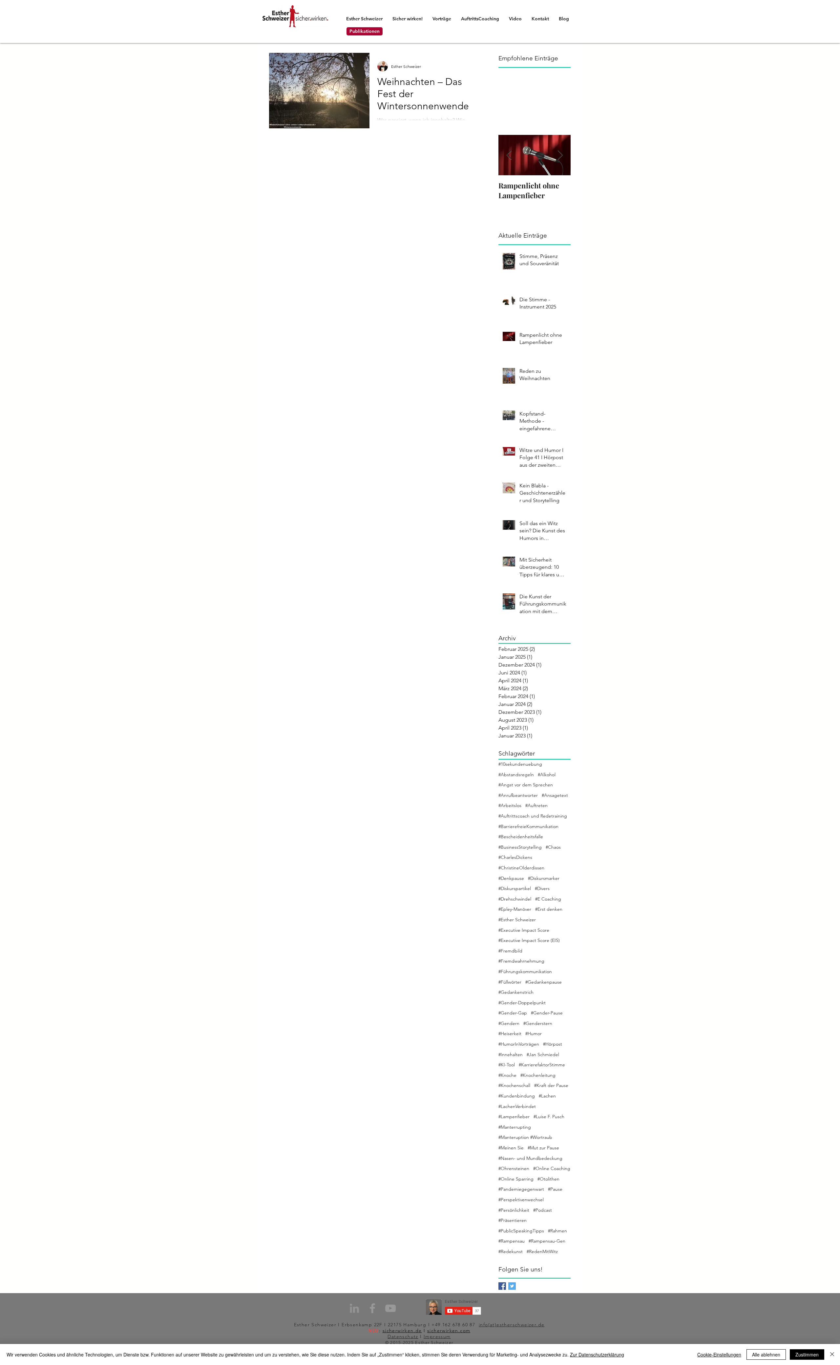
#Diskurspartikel (514, 888)
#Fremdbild (510, 951)
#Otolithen (548, 1179)
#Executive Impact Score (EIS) (529, 940)
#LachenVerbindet (517, 1106)
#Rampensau (511, 1241)
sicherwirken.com (448, 1330)
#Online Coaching (551, 1168)
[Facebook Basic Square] (502, 1286)
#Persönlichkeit (513, 1210)
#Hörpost (552, 1044)
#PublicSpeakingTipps (521, 1231)
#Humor (533, 1033)
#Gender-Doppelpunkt (522, 1003)
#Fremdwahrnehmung (521, 961)
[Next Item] (560, 155)
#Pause (555, 1189)
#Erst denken (548, 909)
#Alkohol (547, 775)
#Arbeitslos (509, 805)
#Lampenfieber (514, 1117)
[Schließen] (832, 1354)
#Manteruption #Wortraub (525, 1137)
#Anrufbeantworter (518, 795)
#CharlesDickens (515, 857)
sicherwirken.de (402, 1330)
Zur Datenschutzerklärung (597, 1354)
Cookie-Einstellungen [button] (719, 1354)
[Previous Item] (509, 155)
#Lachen (547, 1096)
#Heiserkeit (509, 1033)
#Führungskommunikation (525, 971)
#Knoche (507, 1075)
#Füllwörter (509, 982)
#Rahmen (557, 1231)
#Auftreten (536, 805)
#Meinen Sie (511, 1148)
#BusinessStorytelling (520, 847)
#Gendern (508, 1023)
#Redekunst (510, 1251)
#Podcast (542, 1210)
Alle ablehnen (766, 1354)
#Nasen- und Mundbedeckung (530, 1158)
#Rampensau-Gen (547, 1241)
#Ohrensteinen (513, 1168)
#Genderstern (537, 1023)
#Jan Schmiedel (543, 1054)
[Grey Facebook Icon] (372, 1308)
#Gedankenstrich (516, 992)
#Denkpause (511, 878)
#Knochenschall (514, 1085)
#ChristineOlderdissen (521, 868)
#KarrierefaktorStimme (542, 1065)
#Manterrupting (514, 1127)
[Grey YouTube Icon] (390, 1308)
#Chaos (553, 847)
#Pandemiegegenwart (521, 1189)
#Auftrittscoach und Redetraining (532, 816)
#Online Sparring (516, 1179)
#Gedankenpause (543, 982)
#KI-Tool (506, 1065)
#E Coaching (548, 899)
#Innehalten (510, 1054)
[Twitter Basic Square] (512, 1286)
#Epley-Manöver (514, 909)
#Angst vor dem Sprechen (525, 785)
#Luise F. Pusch (549, 1117)
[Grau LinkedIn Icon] (354, 1308)
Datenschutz (403, 1336)
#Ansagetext (555, 795)
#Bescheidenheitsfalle (520, 837)
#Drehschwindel (514, 899)
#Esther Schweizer (517, 920)
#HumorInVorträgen (518, 1044)
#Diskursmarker (543, 878)
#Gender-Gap (512, 1013)
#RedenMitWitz (542, 1251)
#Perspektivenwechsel (521, 1200)
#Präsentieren (512, 1220)
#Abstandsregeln (516, 775)
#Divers (542, 888)
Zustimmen (807, 1354)
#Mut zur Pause (543, 1148)
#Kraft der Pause (551, 1085)
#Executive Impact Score (523, 930)
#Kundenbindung (516, 1096)
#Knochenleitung (538, 1075)
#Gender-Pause (547, 1013)
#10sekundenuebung (520, 764)
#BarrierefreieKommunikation (528, 826)
